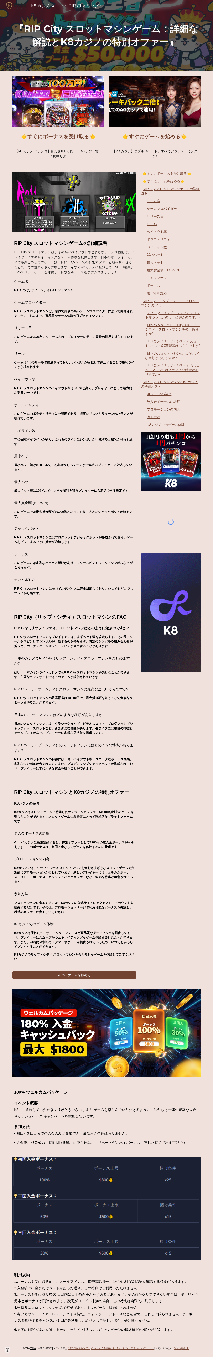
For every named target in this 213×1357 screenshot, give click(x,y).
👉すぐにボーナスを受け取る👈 (167, 174)
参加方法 (153, 417)
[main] (106, 35)
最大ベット (155, 263)
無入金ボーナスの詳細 (163, 402)
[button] (7, 1350)
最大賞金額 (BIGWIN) (163, 270)
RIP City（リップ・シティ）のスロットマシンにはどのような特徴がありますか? (172, 370)
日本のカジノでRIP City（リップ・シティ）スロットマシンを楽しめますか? (172, 329)
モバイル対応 (157, 293)
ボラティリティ (158, 239)
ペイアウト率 (157, 232)
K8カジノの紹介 (159, 394)
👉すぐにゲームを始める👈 (163, 181)
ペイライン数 (157, 247)
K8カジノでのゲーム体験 (166, 425)
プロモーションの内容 (163, 409)
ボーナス (153, 286)
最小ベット (155, 255)
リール (152, 224)
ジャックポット (158, 278)
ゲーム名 (153, 201)
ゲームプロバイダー (162, 209)
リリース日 (155, 216)
